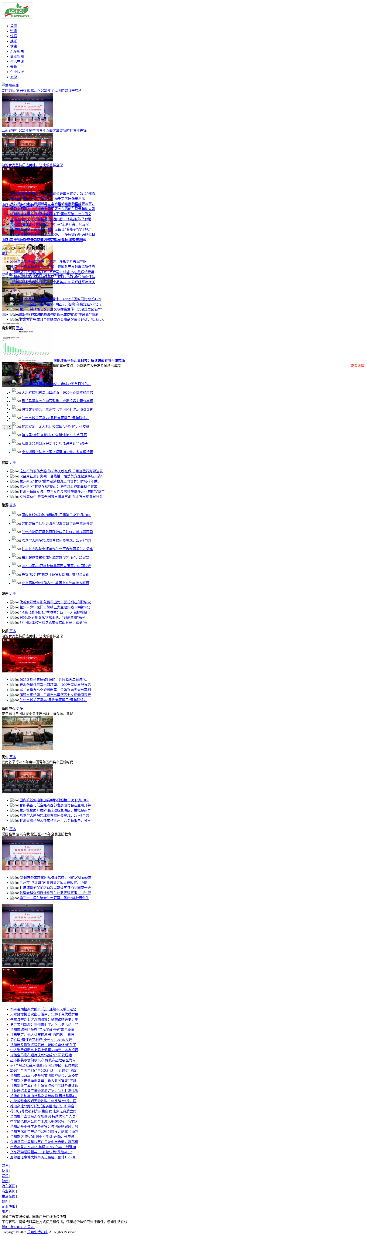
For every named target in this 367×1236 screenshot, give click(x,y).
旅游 (13, 77)
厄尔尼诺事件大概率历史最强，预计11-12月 (43, 1157)
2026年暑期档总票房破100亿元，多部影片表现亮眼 (48, 261)
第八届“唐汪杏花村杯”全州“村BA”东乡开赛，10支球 (49, 224)
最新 (13, 66)
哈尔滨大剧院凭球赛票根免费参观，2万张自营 (56, 540)
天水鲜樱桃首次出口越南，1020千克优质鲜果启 (57, 392)
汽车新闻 (17, 51)
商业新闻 (17, 56)
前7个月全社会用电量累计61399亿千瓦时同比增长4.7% (60, 299)
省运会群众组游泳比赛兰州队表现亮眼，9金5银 (55, 893)
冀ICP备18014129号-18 (18, 1227)
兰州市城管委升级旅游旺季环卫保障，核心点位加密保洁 (52, 277)
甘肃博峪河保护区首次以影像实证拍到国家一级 (55, 888)
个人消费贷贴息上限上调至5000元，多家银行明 (57, 452)
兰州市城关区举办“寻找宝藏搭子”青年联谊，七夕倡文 (50, 214)
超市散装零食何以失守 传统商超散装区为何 (43, 1060)
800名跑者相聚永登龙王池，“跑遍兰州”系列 (52, 617)
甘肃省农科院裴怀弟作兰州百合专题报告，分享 (57, 549)
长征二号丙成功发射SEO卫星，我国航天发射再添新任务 (52, 267)
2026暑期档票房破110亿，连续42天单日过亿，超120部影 (52, 193)
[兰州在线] (18, 17)
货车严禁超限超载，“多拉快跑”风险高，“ (41, 1152)
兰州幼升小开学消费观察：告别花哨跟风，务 (44, 1126)
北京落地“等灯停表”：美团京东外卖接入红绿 (55, 583)
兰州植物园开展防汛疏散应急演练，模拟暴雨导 (57, 532)
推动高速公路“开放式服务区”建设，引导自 (42, 1106)
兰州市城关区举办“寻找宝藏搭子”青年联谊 (42, 1029)
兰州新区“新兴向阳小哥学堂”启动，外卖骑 (42, 1137)
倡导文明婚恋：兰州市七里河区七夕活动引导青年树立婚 (52, 209)
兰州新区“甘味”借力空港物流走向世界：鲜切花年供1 (59, 481)
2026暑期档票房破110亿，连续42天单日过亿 (43, 1009)
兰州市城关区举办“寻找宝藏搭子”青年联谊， (55, 418)
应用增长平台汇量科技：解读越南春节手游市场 (89, 360)
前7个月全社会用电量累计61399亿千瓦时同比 (44, 1065)
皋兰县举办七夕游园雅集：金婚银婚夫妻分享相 (57, 401)
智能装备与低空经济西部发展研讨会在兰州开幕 (57, 523)
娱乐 (13, 41)
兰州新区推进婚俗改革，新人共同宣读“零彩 (43, 1080)
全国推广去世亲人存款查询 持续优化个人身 (43, 1116)
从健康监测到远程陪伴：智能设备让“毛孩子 (43, 1045)
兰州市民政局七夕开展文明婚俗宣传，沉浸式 (44, 1075)
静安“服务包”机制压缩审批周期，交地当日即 (55, 574)
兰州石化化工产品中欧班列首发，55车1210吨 (44, 1131)
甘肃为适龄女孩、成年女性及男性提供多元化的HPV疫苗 (62, 491)
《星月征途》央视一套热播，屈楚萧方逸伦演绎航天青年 (62, 476)
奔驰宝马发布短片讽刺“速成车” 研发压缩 (41, 1055)
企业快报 (17, 72)
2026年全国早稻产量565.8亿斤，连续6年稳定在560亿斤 (61, 304)
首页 (13, 26)
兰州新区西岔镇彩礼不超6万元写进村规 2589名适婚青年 (52, 272)
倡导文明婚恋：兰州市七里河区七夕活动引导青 (57, 409)
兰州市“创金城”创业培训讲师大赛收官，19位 (53, 882)
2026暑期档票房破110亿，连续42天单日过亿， (56, 384)
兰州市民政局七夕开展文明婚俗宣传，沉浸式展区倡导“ (61, 309)
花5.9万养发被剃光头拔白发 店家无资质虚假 (43, 1111)
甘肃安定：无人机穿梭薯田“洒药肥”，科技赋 (55, 426)
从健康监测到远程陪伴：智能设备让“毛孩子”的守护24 (50, 229)
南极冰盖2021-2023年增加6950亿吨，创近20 (43, 1147)
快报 (13, 36)
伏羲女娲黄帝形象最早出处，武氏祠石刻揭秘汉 (55, 602)
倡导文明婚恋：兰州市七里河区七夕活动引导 (44, 1024)
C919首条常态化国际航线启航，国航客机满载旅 (56, 877)
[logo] (10, 85)
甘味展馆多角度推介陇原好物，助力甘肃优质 (44, 1091)
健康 (13, 46)
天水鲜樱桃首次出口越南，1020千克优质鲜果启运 (47, 199)
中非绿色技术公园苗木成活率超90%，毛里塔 (44, 1121)
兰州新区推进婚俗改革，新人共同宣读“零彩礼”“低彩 (59, 314)
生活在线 (17, 61)
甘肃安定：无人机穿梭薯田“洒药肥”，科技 (42, 1035)
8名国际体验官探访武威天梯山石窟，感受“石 (53, 622)
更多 (5, 253)
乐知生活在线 (37, 1232)
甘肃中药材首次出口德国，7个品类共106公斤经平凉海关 (52, 282)
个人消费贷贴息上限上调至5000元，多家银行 (44, 1050)
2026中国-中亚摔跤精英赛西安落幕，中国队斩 (56, 566)
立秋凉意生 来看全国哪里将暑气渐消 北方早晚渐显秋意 (61, 496)
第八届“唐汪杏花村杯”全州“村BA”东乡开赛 (54, 435)
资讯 (13, 31)
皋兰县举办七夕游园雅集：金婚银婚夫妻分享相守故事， (52, 204)
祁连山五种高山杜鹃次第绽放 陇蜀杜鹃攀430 (43, 1096)
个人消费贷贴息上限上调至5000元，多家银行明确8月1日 (52, 234)
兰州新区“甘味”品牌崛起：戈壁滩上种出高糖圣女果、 (60, 486)
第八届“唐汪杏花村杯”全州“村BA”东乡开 (41, 1040)
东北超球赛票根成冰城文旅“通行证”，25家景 (55, 557)
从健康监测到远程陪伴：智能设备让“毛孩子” (55, 443)
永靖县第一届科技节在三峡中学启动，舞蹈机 (44, 1142)
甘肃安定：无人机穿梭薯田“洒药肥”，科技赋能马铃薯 (50, 219)
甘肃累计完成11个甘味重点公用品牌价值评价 (44, 1086)
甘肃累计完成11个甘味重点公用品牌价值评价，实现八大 (62, 319)
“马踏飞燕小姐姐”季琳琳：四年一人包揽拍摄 (53, 612)
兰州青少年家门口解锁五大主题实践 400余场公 (55, 607)
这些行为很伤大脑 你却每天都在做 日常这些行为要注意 (61, 471)
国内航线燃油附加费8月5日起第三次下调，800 (56, 515)
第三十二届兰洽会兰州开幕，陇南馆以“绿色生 (54, 898)
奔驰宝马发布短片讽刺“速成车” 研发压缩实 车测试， (50, 239)
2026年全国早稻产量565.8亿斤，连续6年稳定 (43, 1070)
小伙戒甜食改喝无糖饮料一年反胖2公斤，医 (43, 1101)
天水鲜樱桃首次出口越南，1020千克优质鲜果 (44, 1014)
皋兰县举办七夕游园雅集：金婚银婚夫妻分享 (44, 1019)
